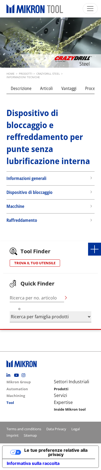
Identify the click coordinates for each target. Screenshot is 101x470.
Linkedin (9, 375)
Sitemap (30, 435)
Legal (75, 428)
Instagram (25, 375)
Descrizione (21, 88)
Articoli (46, 88)
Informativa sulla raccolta (33, 463)
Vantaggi (68, 88)
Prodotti (61, 388)
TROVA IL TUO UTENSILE (34, 263)
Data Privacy (56, 428)
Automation (17, 388)
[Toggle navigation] (90, 8)
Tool (10, 402)
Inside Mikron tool (70, 409)
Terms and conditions (23, 428)
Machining (15, 395)
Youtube (17, 375)
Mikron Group (18, 381)
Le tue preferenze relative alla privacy (56, 452)
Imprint (12, 435)
